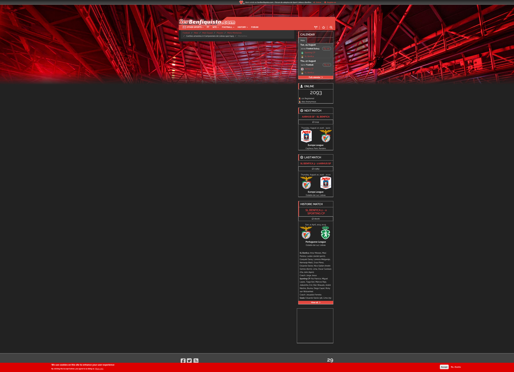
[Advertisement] (266, 21)
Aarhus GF (309, 69)
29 (330, 359)
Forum (254, 27)
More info (99, 369)
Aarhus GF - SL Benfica (316, 116)
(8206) (317, 219)
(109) (317, 122)
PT (208, 27)
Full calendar (314, 77)
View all (314, 302)
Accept (444, 367)
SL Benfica (309, 56)
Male (196, 33)
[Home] (206, 18)
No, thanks (456, 367)
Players (220, 33)
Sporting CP (310, 52)
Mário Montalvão (234, 33)
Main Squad (207, 33)
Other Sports (194, 27)
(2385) (317, 169)
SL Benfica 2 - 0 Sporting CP (316, 212)
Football (227, 27)
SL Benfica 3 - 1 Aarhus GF (315, 163)
